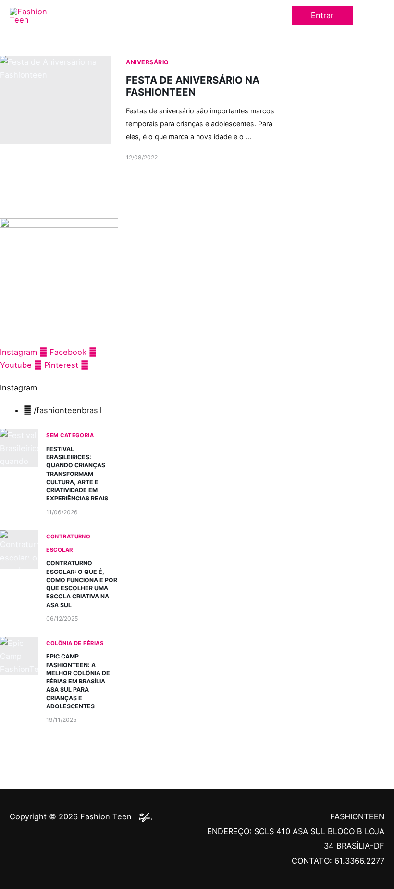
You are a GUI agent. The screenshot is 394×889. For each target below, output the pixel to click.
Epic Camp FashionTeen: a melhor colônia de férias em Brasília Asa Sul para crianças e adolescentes (78, 681)
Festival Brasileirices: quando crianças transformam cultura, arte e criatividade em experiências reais (77, 473)
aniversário (147, 62)
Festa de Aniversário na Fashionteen (192, 86)
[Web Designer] (143, 816)
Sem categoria (70, 435)
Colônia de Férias (74, 643)
